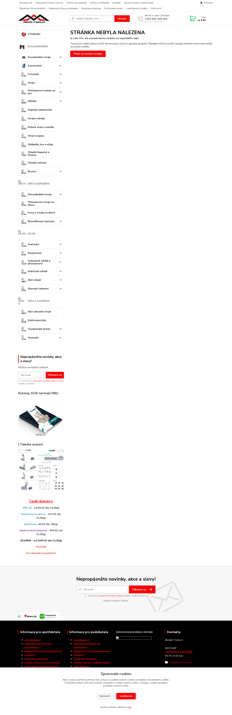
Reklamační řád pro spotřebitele (43, 651)
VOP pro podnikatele (99, 2)
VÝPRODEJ (34, 34)
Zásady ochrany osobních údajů (138, 2)
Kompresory (35, 253)
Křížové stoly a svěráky (41, 127)
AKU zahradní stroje (39, 311)
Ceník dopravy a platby (136, 8)
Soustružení (35, 65)
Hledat (122, 18)
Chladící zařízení (37, 162)
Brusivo (32, 171)
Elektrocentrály (37, 320)
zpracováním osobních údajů (44, 381)
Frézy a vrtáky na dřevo (41, 212)
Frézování (33, 74)
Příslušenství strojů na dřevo (41, 204)
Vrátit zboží (156, 8)
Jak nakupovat (25, 2)
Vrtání (31, 82)
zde (129, 707)
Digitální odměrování (40, 109)
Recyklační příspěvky (91, 8)
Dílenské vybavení (38, 288)
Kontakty (117, 2)
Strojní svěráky (36, 118)
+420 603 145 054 (156, 19)
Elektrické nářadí (37, 271)
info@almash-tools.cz (180, 662)
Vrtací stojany (36, 135)
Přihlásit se (55, 375)
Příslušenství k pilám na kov (41, 92)
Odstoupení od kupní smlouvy (49, 2)
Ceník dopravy (81, 666)
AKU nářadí (34, 280)
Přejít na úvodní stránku (88, 53)
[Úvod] (42, 18)
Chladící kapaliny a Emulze (38, 154)
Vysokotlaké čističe (39, 329)
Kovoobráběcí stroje (39, 57)
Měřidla (32, 101)
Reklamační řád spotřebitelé (32, 8)
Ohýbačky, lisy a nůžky (40, 144)
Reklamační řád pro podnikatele (63, 8)
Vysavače (33, 337)
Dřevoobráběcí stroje (40, 194)
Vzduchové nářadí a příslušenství (39, 262)
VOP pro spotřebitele (76, 2)
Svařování (33, 244)
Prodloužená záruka (113, 8)
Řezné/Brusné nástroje (41, 221)
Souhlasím (126, 696)
